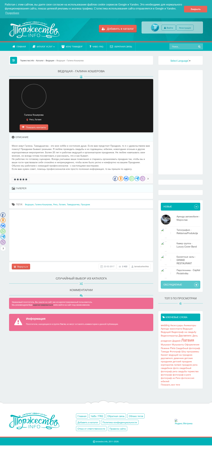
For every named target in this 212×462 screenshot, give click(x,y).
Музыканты (178, 344)
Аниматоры (190, 325)
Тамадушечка (73, 204)
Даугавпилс (185, 335)
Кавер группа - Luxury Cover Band (187, 245)
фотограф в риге (182, 374)
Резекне (165, 348)
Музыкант (166, 344)
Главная (21, 46)
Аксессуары (176, 325)
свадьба (182, 371)
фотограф (166, 374)
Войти (170, 27)
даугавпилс (167, 358)
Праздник (85, 204)
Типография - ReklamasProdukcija (187, 231)
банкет (164, 354)
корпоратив (167, 364)
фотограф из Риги (171, 378)
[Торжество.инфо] (34, 30)
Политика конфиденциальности (120, 422)
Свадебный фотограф (188, 348)
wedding (165, 325)
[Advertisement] (81, 235)
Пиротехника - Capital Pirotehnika (188, 271)
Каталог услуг (45, 46)
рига (195, 364)
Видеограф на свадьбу (183, 331)
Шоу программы (190, 351)
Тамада (165, 351)
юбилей (165, 381)
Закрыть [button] (196, 9)
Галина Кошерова (43, 204)
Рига (55, 204)
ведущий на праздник (180, 354)
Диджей (176, 340)
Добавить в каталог (120, 28)
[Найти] (200, 46)
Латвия (62, 204)
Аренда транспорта (171, 328)
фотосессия (187, 378)
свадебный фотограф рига (176, 369)
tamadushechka (141, 266)
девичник (179, 358)
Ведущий (166, 331)
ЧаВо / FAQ (97, 46)
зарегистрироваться (43, 304)
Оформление (192, 344)
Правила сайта (117, 428)
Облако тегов (136, 416)
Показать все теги (170, 384)
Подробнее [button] (12, 13)
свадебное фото (170, 368)
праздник (187, 364)
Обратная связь (123, 46)
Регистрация (185, 27)
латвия (177, 364)
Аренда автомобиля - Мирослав (188, 218)
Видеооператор (169, 335)
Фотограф (175, 351)
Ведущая (29, 204)
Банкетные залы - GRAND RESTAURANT (186, 260)
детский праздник (182, 361)
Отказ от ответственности (91, 428)
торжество (193, 371)
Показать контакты (35, 127)
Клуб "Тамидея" (74, 46)
